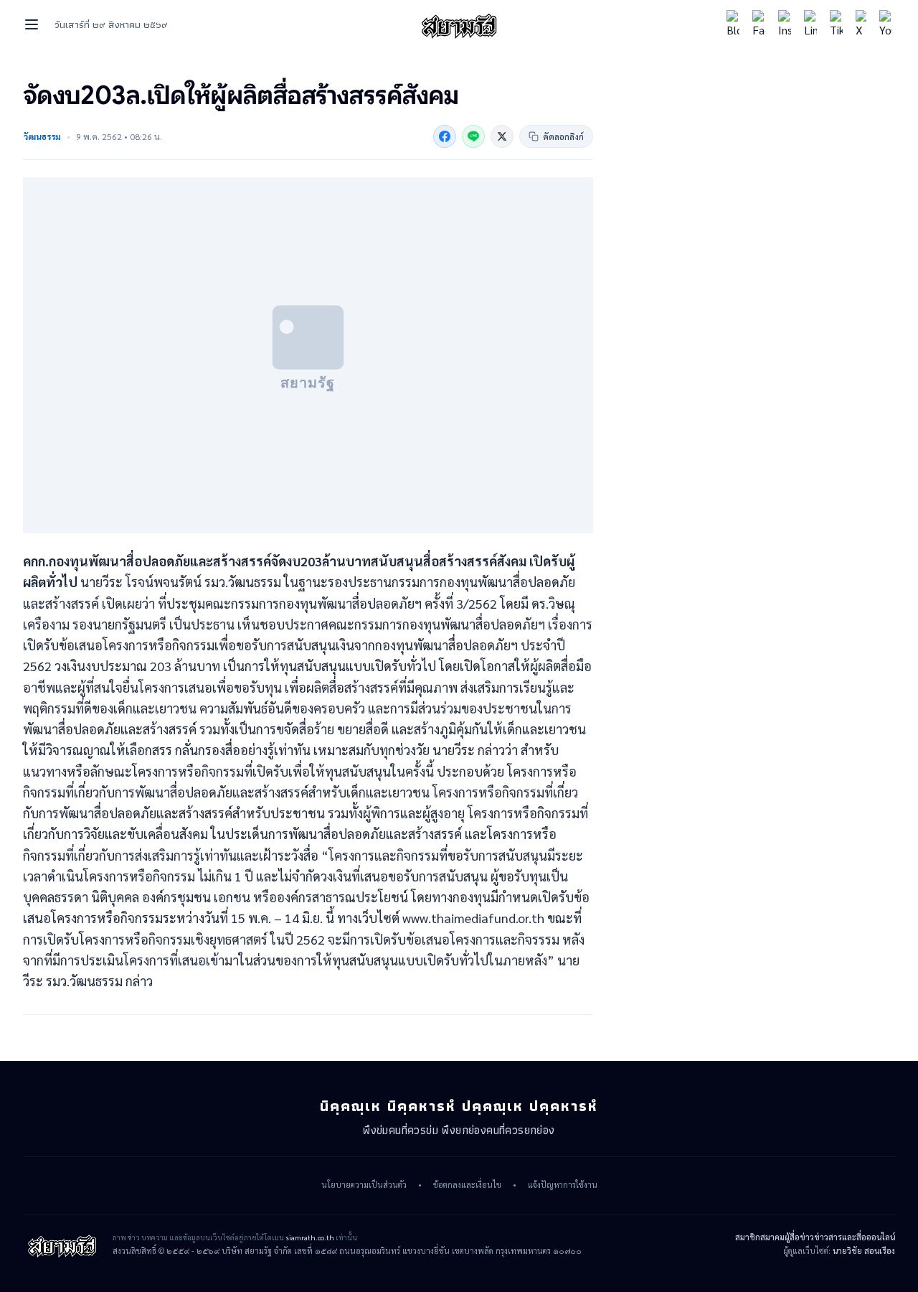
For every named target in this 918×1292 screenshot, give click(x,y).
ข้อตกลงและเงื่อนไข (467, 1185)
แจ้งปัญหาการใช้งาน (562, 1185)
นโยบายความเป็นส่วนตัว (364, 1185)
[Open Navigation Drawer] (31, 24)
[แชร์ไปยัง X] (502, 136)
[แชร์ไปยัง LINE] (473, 136)
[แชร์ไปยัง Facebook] (444, 136)
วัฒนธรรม (42, 136)
